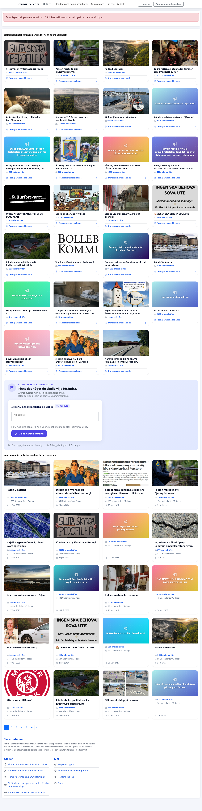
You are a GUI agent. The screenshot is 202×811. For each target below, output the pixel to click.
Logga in (145, 4)
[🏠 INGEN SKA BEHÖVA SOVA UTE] (175, 206)
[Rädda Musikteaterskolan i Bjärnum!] (175, 109)
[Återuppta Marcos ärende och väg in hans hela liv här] (76, 159)
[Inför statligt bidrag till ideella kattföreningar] (27, 110)
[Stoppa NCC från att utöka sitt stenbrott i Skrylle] (76, 110)
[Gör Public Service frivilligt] (76, 206)
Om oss (110, 4)
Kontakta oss (97, 4)
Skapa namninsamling (31, 433)
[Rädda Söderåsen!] (126, 61)
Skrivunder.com (28, 4)
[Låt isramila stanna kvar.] (175, 302)
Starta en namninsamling (168, 4)
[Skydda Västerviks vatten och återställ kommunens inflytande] (126, 304)
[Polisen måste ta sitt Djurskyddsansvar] (76, 62)
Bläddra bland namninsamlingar (71, 4)
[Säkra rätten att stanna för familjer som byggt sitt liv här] (175, 62)
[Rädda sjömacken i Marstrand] (126, 109)
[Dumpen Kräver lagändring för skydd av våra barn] (126, 255)
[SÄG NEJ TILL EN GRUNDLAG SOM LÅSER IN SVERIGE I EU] (126, 159)
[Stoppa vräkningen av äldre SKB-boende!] (126, 207)
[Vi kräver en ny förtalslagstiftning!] (27, 61)
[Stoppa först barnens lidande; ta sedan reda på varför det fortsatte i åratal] (76, 304)
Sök (122, 4)
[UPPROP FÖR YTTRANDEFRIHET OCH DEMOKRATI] (27, 207)
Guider (8, 759)
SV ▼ (48, 4)
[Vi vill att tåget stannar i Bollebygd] (76, 254)
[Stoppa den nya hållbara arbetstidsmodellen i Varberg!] (76, 352)
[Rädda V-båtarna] (175, 254)
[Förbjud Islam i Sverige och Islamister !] (27, 304)
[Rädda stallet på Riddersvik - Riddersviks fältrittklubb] (27, 255)
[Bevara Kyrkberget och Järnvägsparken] (27, 352)
